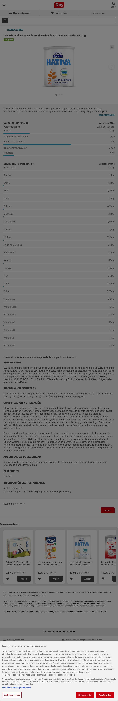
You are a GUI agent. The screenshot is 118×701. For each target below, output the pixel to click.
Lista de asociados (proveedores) (16, 687)
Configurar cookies (12, 695)
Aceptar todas (105, 695)
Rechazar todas (85, 695)
